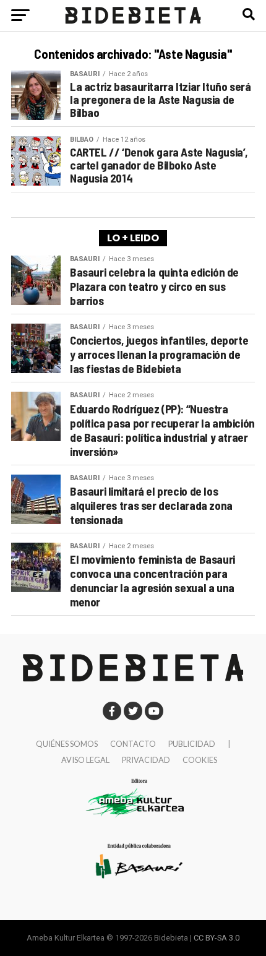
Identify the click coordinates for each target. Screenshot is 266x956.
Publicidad (191, 744)
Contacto (133, 744)
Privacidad (146, 760)
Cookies (199, 760)
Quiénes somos (67, 744)
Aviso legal (85, 760)
